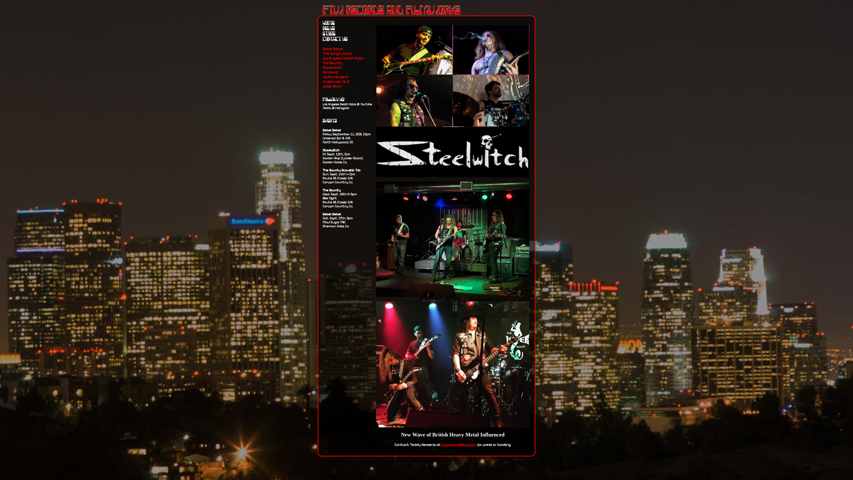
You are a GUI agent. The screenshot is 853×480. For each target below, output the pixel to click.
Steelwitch (332, 67)
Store (329, 33)
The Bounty (333, 62)
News (329, 28)
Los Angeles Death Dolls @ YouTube (347, 104)
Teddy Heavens (335, 76)
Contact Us (335, 39)
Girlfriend (330, 72)
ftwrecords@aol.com (459, 444)
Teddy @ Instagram (336, 108)
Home (329, 23)
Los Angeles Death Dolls (343, 58)
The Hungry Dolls (337, 53)
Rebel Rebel (333, 48)
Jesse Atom (332, 86)
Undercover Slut (336, 81)
